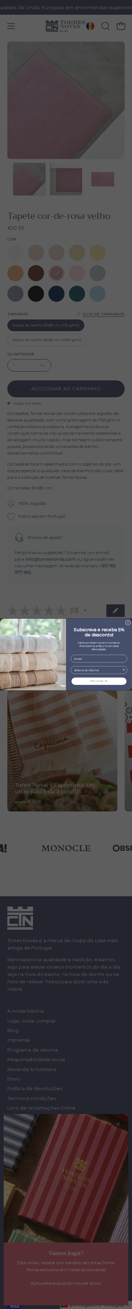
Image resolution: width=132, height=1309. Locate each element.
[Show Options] (124, 670)
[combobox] (98, 670)
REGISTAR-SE (99, 681)
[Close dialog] (128, 623)
